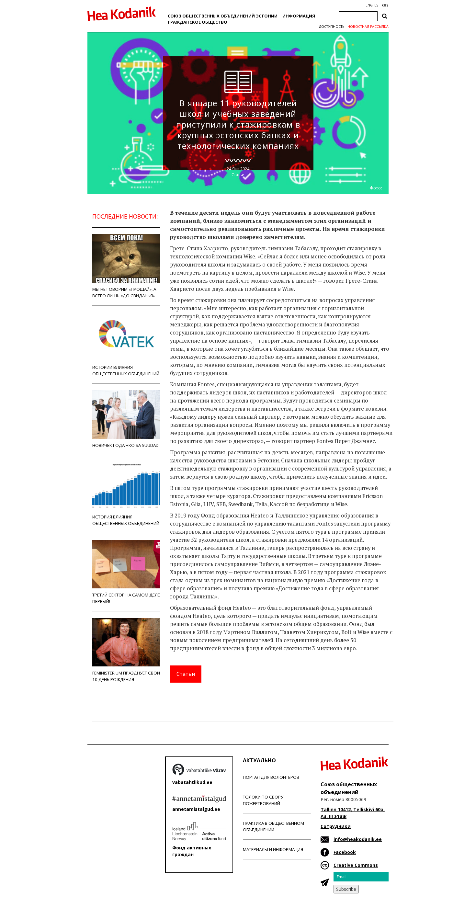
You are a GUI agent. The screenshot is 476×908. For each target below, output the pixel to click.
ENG (369, 5)
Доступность (331, 26)
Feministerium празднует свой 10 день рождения (126, 676)
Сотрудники (336, 826)
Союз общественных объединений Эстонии (223, 16)
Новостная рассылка (368, 26)
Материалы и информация (273, 849)
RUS (385, 5)
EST (377, 5)
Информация (298, 16)
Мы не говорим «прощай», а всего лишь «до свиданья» (124, 292)
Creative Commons (356, 865)
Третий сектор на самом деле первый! (126, 598)
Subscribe (346, 889)
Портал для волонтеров (271, 777)
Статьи (238, 174)
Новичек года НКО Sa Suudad (125, 445)
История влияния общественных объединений (125, 520)
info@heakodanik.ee (358, 839)
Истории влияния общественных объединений (125, 370)
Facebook (345, 852)
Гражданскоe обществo (197, 22)
